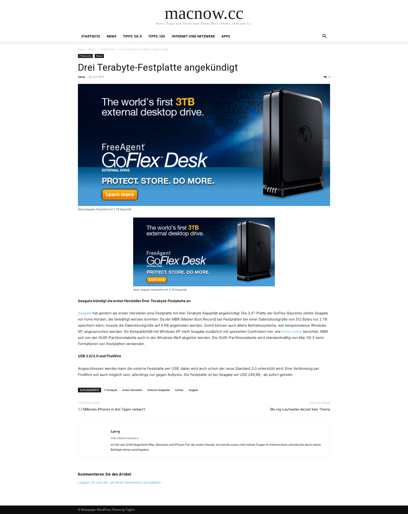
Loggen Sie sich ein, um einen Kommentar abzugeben (119, 482)
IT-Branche (108, 49)
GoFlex (179, 390)
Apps (225, 36)
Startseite (90, 36)
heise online (292, 331)
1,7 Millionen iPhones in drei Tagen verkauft (111, 409)
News (111, 36)
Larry (81, 76)
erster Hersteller (132, 390)
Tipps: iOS (156, 36)
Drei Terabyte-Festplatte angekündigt (158, 67)
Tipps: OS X (132, 36)
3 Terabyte (110, 390)
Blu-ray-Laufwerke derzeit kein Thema (300, 409)
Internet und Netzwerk (193, 36)
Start (81, 49)
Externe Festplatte (159, 390)
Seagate (85, 313)
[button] (324, 36)
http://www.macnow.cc (125, 438)
